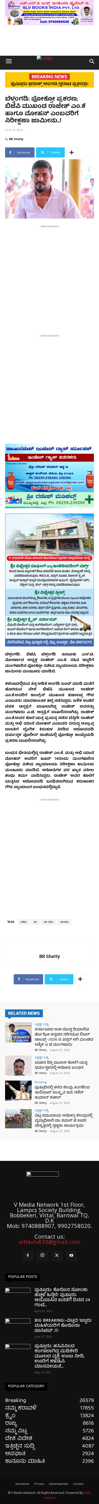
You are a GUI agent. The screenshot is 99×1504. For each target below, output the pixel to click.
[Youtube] (71, 1256)
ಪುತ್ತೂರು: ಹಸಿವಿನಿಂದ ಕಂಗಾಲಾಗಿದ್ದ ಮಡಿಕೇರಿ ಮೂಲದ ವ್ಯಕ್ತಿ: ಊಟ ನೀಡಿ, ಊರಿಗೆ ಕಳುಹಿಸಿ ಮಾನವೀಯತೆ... (60, 1356)
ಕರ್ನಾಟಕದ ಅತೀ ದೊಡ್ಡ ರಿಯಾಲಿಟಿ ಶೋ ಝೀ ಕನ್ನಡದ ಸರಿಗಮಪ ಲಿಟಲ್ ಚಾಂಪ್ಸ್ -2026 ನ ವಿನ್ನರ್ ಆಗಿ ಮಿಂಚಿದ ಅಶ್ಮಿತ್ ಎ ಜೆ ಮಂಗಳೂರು (64, 1037)
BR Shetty (16, 139)
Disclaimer (22, 1484)
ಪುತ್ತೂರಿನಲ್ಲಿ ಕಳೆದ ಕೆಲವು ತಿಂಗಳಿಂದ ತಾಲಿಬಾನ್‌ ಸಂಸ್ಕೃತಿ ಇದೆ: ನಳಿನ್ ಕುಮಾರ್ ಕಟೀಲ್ (62, 1092)
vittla (23, 922)
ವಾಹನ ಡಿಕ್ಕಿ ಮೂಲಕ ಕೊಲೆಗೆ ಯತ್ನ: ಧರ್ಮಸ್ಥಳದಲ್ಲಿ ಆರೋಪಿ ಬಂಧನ (61, 1065)
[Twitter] (57, 1256)
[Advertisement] (49, 278)
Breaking (41, 1082)
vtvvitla (64, 922)
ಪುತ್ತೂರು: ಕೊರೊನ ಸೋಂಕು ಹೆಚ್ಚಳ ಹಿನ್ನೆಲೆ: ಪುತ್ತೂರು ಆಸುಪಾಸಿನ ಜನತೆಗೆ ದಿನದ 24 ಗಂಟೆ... (62, 1297)
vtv (35, 922)
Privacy (39, 1484)
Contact (78, 1484)
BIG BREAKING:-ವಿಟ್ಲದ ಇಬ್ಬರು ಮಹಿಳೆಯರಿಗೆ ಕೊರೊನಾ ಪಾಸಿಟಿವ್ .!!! (63, 1326)
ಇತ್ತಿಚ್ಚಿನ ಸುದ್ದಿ (41, 1024)
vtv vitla (48, 922)
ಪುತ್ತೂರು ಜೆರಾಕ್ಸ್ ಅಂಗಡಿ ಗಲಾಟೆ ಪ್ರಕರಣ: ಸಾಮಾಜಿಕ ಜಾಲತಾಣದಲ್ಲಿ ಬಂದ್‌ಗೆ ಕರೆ (49, 86)
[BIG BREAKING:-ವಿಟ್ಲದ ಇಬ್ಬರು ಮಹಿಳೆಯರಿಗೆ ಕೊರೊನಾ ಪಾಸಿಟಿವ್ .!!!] (17, 1327)
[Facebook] (28, 1256)
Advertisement (58, 1484)
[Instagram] (42, 1256)
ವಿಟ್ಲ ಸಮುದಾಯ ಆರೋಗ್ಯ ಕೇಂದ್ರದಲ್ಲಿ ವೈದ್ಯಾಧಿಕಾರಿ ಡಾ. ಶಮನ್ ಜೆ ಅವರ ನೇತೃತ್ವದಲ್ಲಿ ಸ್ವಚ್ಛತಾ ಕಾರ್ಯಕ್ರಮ (63, 1120)
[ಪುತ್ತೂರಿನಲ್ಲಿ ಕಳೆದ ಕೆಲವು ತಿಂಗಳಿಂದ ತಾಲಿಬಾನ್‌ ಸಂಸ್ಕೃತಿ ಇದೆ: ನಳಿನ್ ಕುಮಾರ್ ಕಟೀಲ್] (18, 1091)
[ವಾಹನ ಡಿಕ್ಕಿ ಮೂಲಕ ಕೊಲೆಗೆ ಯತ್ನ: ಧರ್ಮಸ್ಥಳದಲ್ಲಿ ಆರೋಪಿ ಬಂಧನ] (18, 1066)
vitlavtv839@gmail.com (49, 1241)
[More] (71, 152)
